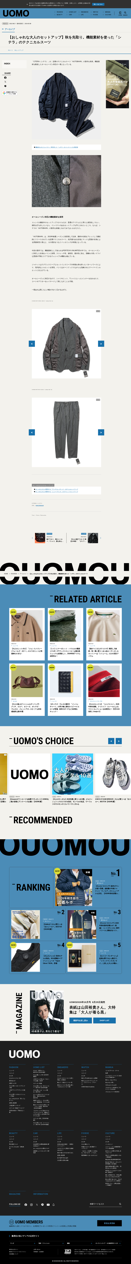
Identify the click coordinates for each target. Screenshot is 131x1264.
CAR (70, 15)
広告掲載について (13, 1254)
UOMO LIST (73, 12)
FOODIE (95, 15)
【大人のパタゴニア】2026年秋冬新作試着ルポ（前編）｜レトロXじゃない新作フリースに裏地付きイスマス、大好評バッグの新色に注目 (109, 927)
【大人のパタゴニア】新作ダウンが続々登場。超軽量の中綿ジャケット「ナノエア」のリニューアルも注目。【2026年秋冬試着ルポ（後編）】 (107, 890)
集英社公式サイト (13, 1249)
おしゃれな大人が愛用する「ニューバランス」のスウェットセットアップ (56, 491)
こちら (105, 1253)
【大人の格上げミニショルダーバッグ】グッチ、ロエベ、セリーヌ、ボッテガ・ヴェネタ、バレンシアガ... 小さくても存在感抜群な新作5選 (26, 707)
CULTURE (108, 15)
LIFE (82, 15)
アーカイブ (9, 29)
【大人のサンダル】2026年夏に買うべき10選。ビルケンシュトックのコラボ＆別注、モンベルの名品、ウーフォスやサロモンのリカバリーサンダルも (29, 801)
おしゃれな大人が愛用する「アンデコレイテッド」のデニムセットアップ (56, 489)
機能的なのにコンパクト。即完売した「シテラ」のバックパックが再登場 (56, 147)
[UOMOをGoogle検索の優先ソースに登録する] (9, 92)
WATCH (95, 12)
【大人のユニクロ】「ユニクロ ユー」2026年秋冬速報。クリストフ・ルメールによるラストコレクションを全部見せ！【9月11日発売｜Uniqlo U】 (104, 707)
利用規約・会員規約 (39, 1251)
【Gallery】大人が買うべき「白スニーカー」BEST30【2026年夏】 (52, 926)
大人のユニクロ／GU (96, 701)
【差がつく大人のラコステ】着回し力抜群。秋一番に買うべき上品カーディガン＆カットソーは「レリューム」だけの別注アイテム (103, 652)
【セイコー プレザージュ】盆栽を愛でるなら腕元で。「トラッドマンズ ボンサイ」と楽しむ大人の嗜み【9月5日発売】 (109, 960)
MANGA (107, 12)
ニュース (15, 646)
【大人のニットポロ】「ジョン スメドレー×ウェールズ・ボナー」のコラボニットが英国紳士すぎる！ (26, 651)
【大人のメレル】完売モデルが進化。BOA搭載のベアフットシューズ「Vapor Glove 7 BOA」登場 (52, 959)
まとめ (14, 701)
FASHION (60, 12)
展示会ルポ (99, 883)
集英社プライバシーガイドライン (17, 1251)
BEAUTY (60, 15)
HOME (6, 574)
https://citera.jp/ (40, 505)
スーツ (11, 50)
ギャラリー (47, 921)
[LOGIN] (120, 12)
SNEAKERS (84, 12)
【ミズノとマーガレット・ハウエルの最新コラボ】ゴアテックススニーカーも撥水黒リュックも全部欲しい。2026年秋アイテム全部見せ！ (65, 652)
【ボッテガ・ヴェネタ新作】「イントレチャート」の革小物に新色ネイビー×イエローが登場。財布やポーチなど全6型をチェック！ (64, 707)
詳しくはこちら (98, 4)
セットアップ (19, 50)
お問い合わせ (37, 1249)
